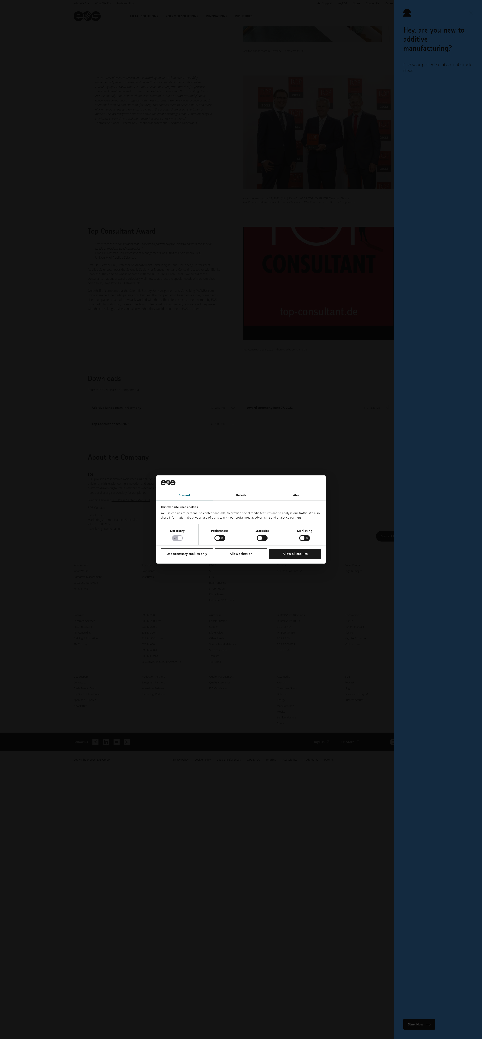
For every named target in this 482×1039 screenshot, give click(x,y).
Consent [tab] (185, 495)
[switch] (219, 538)
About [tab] (297, 495)
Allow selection (241, 554)
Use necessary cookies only (187, 554)
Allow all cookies (295, 554)
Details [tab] (241, 495)
